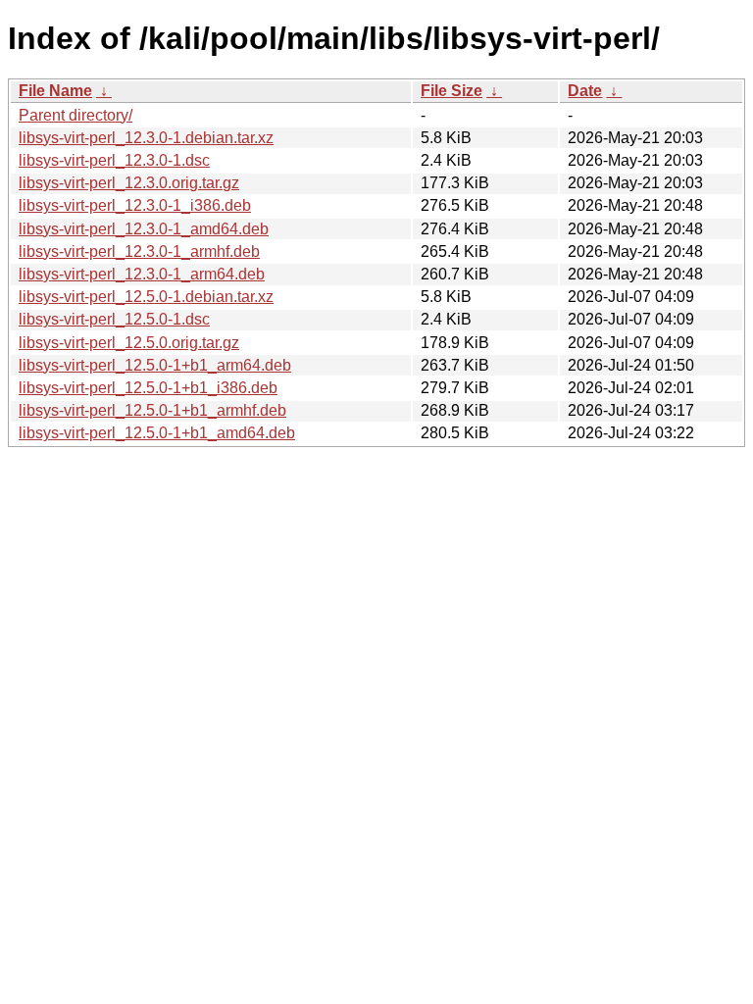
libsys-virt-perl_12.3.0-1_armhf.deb (139, 251)
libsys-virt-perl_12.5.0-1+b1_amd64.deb (157, 433)
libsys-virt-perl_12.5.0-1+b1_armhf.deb (152, 410)
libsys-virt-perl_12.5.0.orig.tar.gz (129, 342)
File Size (451, 90)
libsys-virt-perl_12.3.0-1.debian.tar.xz (146, 137)
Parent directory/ (75, 115)
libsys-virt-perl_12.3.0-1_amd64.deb (144, 229)
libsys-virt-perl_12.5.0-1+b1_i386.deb (148, 387)
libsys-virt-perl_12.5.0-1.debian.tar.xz (146, 296)
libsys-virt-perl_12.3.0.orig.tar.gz (129, 183)
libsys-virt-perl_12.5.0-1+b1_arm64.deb (155, 365)
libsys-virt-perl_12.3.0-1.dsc (114, 160)
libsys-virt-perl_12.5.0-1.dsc (114, 319)
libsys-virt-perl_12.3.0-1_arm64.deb (142, 274)
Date (585, 90)
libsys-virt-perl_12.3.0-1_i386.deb (135, 205)
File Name (55, 90)
